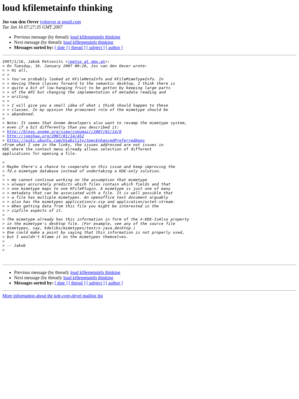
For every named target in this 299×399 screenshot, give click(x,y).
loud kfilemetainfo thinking (95, 36)
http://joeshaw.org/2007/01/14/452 (45, 136)
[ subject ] (95, 47)
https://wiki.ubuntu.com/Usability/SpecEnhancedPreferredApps (76, 140)
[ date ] (61, 47)
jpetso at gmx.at (86, 61)
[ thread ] (77, 47)
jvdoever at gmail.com (60, 21)
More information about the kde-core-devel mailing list (52, 295)
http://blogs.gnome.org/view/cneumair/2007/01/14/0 (64, 131)
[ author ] (114, 47)
